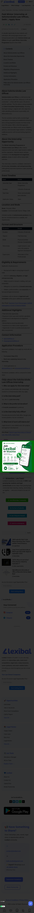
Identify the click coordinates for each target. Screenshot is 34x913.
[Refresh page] (30, 903)
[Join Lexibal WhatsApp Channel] (2, 906)
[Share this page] (2, 901)
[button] (31, 443)
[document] (17, 456)
